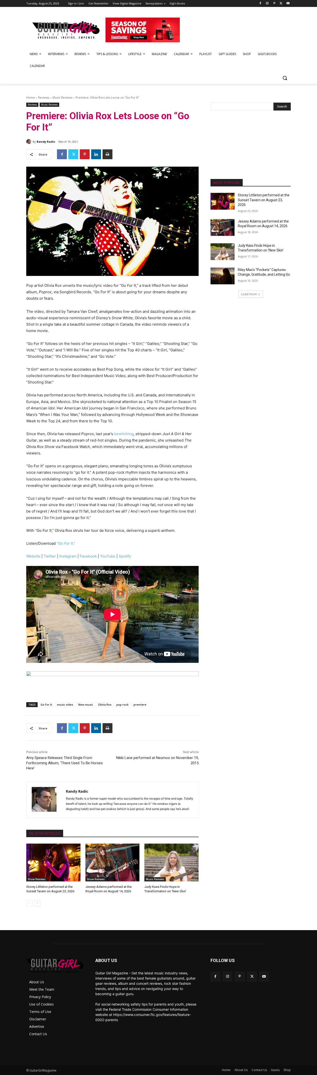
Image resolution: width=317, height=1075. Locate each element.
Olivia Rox (104, 704)
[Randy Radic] (29, 141)
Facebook (88, 556)
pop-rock (122, 704)
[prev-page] (29, 903)
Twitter (50, 556)
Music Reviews (62, 97)
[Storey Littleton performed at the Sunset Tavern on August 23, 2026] (53, 862)
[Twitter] (281, 3)
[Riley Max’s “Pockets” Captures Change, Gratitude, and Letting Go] (223, 276)
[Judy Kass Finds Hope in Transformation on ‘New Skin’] (171, 862)
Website (33, 556)
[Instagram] (267, 3)
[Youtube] (288, 3)
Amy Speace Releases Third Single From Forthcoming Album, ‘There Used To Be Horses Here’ (64, 763)
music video (65, 704)
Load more (249, 294)
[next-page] (37, 903)
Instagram (68, 556)
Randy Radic (46, 141)
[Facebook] (260, 3)
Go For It (46, 704)
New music (85, 704)
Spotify (125, 556)
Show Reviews (37, 879)
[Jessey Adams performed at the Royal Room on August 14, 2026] (112, 862)
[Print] (107, 154)
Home (30, 97)
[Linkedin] (96, 154)
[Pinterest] (274, 3)
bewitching (123, 433)
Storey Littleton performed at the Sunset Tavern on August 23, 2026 (264, 200)
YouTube (107, 556)
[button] (285, 78)
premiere (139, 704)
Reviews (43, 97)
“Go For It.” (66, 543)
